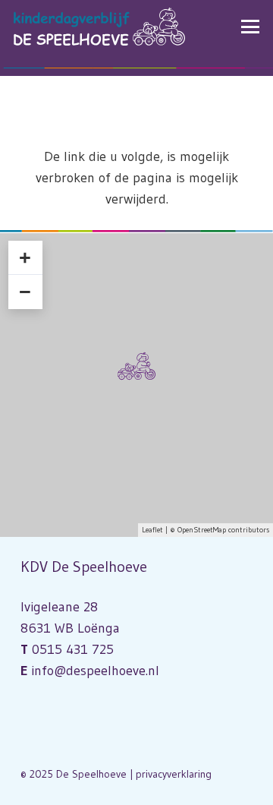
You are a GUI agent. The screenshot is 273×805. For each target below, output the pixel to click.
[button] (251, 26)
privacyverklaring (174, 774)
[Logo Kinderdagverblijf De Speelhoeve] (99, 27)
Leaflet (152, 530)
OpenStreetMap (201, 530)
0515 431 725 (73, 649)
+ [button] (25, 257)
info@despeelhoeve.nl (95, 670)
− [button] (25, 291)
